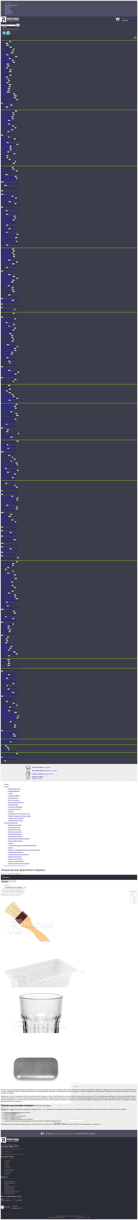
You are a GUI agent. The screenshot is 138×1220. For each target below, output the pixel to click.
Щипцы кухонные (8, 652)
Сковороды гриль (7, 396)
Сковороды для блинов (9, 398)
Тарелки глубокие (8, 94)
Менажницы (6, 69)
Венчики (5, 567)
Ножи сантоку (6, 354)
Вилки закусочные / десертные (7, 259)
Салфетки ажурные (8, 727)
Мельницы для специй (9, 500)
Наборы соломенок (8, 139)
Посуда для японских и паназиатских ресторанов (9, 525)
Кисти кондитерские (8, 408)
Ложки (4, 68)
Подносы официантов (9, 509)
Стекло (3, 165)
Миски (4, 391)
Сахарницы (5, 86)
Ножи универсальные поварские (8, 360)
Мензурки (5, 137)
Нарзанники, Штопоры (9, 144)
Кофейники (5, 58)
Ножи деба (5, 326)
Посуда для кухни (6, 383)
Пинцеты (5, 627)
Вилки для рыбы (7, 249)
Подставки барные (8, 153)
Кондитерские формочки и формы (18, 838)
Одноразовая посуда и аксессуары (12, 667)
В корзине (57, 1123)
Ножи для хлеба (7, 341)
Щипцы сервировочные (9, 557)
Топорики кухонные (8, 379)
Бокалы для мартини (8, 176)
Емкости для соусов (8, 595)
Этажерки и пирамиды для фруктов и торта (9, 476)
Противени (5, 631)
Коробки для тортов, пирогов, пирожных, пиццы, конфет (10, 699)
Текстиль (4, 657)
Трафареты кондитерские (10, 433)
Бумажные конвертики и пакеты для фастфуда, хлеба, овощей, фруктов (10, 681)
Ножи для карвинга (8, 328)
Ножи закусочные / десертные (7, 294)
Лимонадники (6, 461)
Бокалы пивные (7, 196)
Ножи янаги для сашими (10, 372)
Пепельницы (6, 150)
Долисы (4, 685)
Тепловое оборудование (8, 751)
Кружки (5, 64)
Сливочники (6, 548)
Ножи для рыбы (7, 289)
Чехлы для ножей (7, 381)
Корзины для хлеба (8, 459)
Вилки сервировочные (9, 262)
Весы (3, 569)
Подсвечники (6, 514)
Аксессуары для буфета (9, 441)
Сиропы (5, 747)
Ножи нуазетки (7, 352)
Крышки (5, 66)
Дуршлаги (5, 593)
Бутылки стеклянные (8, 198)
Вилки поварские (7, 313)
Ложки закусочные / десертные (7, 273)
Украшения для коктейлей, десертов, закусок (9, 733)
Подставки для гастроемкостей (7, 519)
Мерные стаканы (7, 618)
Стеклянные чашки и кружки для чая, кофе (9, 236)
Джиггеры (5, 120)
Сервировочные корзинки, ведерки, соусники (9, 538)
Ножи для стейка (7, 291)
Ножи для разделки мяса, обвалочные (9, 332)
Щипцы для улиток (8, 309)
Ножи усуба (5, 363)
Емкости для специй (8, 596)
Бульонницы (6, 47)
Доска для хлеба (7, 457)
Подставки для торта (8, 521)
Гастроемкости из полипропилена (7, 584)
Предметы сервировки (8, 479)
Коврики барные (7, 126)
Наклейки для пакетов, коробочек (8, 709)
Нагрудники (5, 707)
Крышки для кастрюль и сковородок (8, 388)
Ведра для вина (7, 116)
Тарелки (5, 92)
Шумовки (5, 650)
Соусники (5, 88)
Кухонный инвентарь (7, 559)
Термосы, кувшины (8, 474)
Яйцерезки (5, 655)
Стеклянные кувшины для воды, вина (9, 227)
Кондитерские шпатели (15, 841)
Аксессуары (6, 41)
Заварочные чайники (9, 56)
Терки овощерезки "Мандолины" (7, 645)
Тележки (4, 472)
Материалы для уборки (9, 705)
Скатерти (5, 665)
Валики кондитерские (9, 404)
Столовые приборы (7, 246)
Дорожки (5, 659)
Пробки (4, 155)
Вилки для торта (7, 252)
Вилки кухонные (7, 571)
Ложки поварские (7, 611)
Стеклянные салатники (9, 234)
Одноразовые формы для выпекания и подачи (9, 418)
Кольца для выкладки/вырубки (8, 604)
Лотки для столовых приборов (7, 284)
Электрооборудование (9, 653)
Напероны (5, 661)
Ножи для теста (7, 337)
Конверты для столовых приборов (8, 688)
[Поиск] (18, 25)
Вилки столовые (7, 264)
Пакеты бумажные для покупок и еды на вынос (10, 715)
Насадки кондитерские (9, 415)
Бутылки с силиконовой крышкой (8, 447)
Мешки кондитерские (9, 413)
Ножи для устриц (7, 339)
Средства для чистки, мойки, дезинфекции (10, 740)
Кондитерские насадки (15, 836)
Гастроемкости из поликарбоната (7, 581)
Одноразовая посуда (8, 712)
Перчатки (5, 626)
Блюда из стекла (7, 167)
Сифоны (4, 429)
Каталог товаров (6, 37)
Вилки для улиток (7, 254)
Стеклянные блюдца (8, 218)
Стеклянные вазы (7, 220)
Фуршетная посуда (8, 736)
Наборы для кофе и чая (9, 507)
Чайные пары (6, 105)
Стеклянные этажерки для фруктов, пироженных (9, 240)
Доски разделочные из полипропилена (8, 590)
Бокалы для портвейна (9, 178)
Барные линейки (7, 113)
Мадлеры (5, 131)
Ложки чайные (7, 282)
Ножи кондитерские (8, 350)
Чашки (4, 107)
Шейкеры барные (8, 163)
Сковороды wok (7, 394)
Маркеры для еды (7, 703)
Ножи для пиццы (7, 330)
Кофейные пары (7, 60)
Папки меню (6, 148)
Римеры (4, 157)
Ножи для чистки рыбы (9, 346)
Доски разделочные (8, 587)
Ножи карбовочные (8, 348)
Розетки (4, 82)
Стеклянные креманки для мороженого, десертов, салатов (9, 223)
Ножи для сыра (7, 335)
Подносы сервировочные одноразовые (9, 720)
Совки (4, 639)
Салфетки (5, 663)
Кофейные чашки (8, 62)
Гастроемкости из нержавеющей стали (8, 577)
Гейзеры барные (7, 118)
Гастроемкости (7, 52)
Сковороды (6, 392)
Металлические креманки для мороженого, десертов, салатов (9, 503)
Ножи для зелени (7, 624)
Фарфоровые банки (8, 97)
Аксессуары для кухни (9, 561)
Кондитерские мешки (14, 834)
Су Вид (4, 640)
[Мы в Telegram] (4, 34)
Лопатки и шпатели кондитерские (7, 410)
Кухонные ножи (6, 311)
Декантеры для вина (8, 203)
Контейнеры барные (8, 127)
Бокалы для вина (7, 169)
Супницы (5, 90)
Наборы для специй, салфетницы (7, 74)
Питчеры (5, 152)
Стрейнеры (5, 159)
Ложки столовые (7, 280)
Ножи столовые (7, 300)
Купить (63, 1123)
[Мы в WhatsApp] (8, 34)
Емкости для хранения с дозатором (8, 123)
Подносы (4, 79)
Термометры (6, 648)
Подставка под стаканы (9, 465)
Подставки (5, 516)
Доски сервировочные (9, 487)
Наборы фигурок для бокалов (7, 141)
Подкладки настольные (9, 718)
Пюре (4, 745)
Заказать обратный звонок (10, 29)
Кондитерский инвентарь (9, 402)
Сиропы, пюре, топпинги (9, 743)
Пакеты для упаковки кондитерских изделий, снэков (8, 422)
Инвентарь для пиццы (9, 598)
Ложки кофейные (8, 276)
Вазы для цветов (7, 51)
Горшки (4, 54)
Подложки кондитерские (15, 852)
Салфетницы (6, 532)
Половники (5, 629)
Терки (4, 642)
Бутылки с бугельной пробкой (7, 443)
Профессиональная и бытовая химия (12, 738)
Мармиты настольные (9, 463)
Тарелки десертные (8, 96)
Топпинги (5, 749)
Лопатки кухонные (8, 613)
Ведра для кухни (7, 565)
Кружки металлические (9, 498)
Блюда (4, 43)
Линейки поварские (8, 319)
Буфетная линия (6, 439)
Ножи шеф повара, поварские (7, 369)
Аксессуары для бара (9, 111)
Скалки (4, 431)
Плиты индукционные (9, 753)
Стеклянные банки (8, 216)
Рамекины (5, 80)
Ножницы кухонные (8, 374)
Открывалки (6, 146)
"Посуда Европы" (70, 1217)
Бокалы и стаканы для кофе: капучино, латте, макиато (10, 188)
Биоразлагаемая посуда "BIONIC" (8, 673)
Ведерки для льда (7, 114)
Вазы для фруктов (7, 49)
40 (132, 894)
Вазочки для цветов (8, 485)
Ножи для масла (7, 287)
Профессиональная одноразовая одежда (8, 724)
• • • (2, 762)
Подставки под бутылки (9, 470)
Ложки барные (6, 129)
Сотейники (5, 400)
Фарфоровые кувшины (9, 99)
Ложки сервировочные (9, 278)
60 (134, 899)
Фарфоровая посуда (7, 39)
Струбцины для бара (8, 161)
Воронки (5, 573)
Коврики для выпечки (14, 832)
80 (134, 902)
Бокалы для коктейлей (9, 171)
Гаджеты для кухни (8, 575)
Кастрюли (5, 385)
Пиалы (4, 77)
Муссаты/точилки (7, 324)
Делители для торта (8, 406)
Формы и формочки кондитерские (7, 436)
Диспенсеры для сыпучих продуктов (9, 454)
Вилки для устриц (8, 256)
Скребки (4, 637)
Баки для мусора (7, 563)
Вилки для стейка (7, 251)
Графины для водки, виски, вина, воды (9, 200)
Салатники (6, 84)
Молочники (6, 71)
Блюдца (4, 45)
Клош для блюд (7, 496)
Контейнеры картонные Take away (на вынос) (10, 691)
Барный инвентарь (7, 109)
